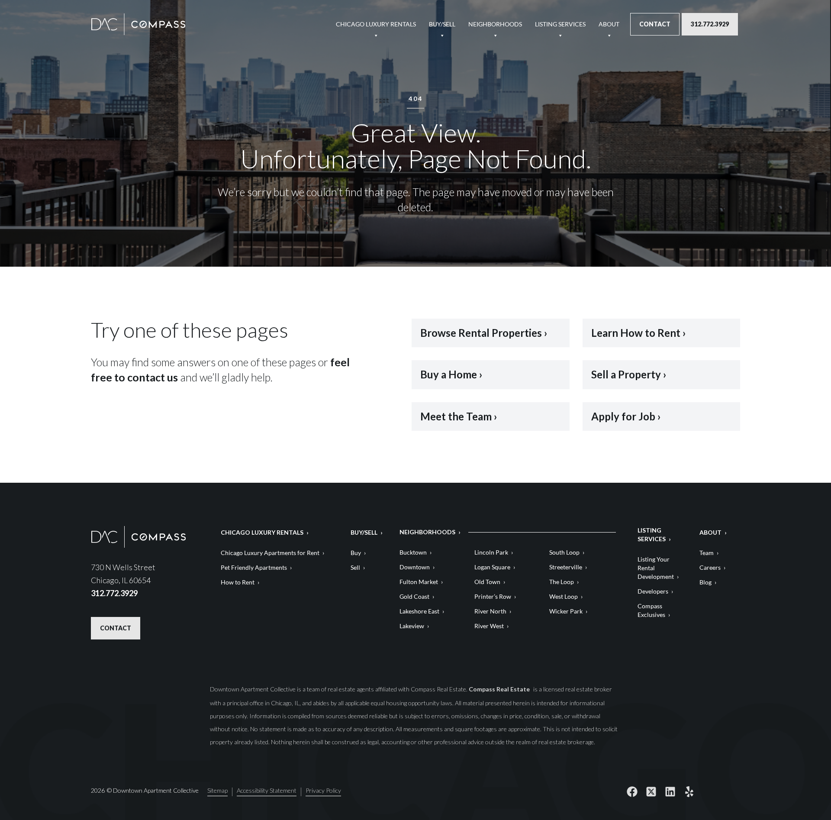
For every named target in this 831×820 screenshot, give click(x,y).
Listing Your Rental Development (656, 567)
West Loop (563, 596)
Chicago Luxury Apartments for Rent (270, 552)
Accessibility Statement (266, 791)
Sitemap (217, 791)
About (609, 24)
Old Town (487, 581)
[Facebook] (631, 792)
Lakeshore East (419, 611)
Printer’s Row (492, 596)
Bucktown (413, 552)
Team (706, 552)
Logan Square (492, 567)
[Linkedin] (670, 792)
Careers (710, 567)
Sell (355, 567)
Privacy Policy (323, 791)
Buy (356, 552)
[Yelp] (689, 792)
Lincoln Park (491, 552)
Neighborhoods (495, 24)
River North (490, 611)
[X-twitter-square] (650, 792)
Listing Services (560, 24)
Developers (653, 591)
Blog (705, 582)
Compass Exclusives (651, 610)
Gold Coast (414, 596)
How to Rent (237, 582)
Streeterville (565, 567)
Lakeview (411, 626)
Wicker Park (566, 611)
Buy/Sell (442, 24)
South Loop (564, 552)
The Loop (561, 581)
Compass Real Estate (500, 689)
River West (489, 626)
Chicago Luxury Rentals (376, 24)
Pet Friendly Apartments (254, 567)
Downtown (414, 567)
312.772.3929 (710, 24)
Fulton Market (418, 581)
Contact (654, 24)
